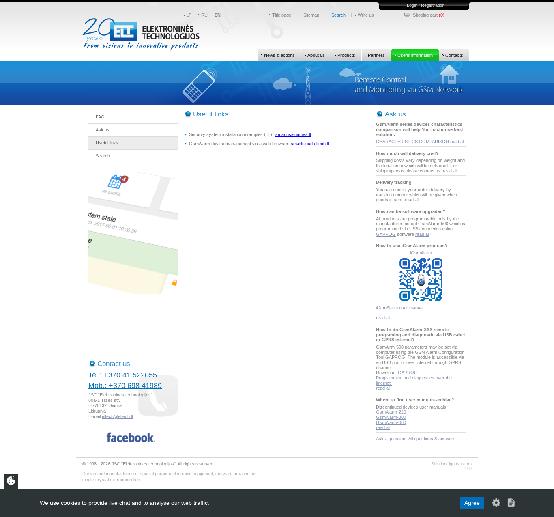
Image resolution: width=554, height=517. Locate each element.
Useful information (415, 55)
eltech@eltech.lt (117, 416)
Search (338, 15)
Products (346, 55)
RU (204, 15)
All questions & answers (431, 438)
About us (316, 55)
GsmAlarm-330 (391, 422)
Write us (366, 15)
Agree (472, 503)
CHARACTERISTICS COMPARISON (413, 141)
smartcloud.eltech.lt (310, 143)
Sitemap (311, 15)
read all (457, 141)
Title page (281, 15)
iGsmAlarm (421, 252)
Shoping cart (425, 15)
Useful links (107, 142)
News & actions (279, 55)
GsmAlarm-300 (391, 417)
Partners (376, 55)
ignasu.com (460, 463)
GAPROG (386, 234)
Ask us (103, 129)
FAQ (100, 116)
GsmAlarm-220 (391, 411)
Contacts (454, 55)
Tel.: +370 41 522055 (122, 375)
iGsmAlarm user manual (399, 307)
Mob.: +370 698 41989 (125, 385)
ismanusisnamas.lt (293, 134)
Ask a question (390, 438)
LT (189, 15)
